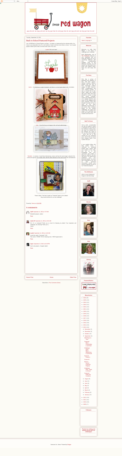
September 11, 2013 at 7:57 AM (41, 211)
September (88, 336)
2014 (84, 325)
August (87, 378)
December (88, 329)
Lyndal (47, 49)
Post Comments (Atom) (54, 282)
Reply (31, 216)
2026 (84, 297)
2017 (84, 318)
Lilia (37, 125)
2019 (84, 313)
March (86, 390)
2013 (84, 327)
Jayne (31, 243)
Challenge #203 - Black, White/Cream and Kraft (88, 350)
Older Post (73, 277)
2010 (84, 402)
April (86, 388)
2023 (84, 304)
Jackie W (32, 221)
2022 (84, 306)
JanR (31, 211)
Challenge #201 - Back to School (88, 369)
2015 (84, 322)
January (87, 394)
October (87, 333)
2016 (84, 320)
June (86, 383)
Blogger (69, 444)
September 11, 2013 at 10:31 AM (43, 221)
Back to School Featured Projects (87, 364)
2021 (84, 309)
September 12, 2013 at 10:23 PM (42, 243)
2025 (84, 300)
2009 (84, 404)
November (88, 331)
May (86, 385)
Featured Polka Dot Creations (87, 375)
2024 (84, 302)
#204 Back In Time (87, 338)
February (87, 392)
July (86, 381)
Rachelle (30, 156)
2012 (84, 397)
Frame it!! (86, 359)
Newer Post (29, 277)
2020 (84, 311)
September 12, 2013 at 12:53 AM (42, 233)
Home (51, 277)
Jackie (30, 87)
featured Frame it (87, 356)
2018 (84, 316)
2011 (84, 399)
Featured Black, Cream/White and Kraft (88, 343)
